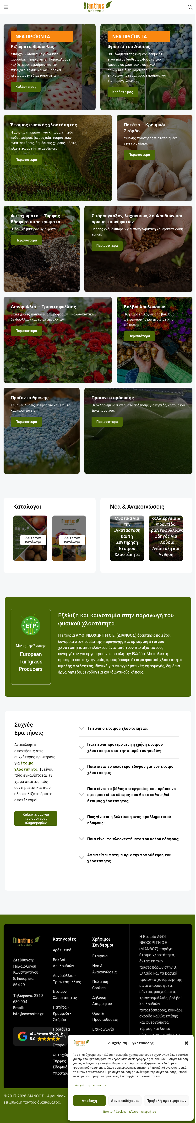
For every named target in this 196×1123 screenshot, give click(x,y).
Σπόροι (59, 1045)
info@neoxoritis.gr (28, 1014)
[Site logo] (98, 7)
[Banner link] (50, 67)
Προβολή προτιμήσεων (166, 1101)
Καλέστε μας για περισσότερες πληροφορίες (36, 819)
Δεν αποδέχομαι (125, 1101)
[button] (186, 1043)
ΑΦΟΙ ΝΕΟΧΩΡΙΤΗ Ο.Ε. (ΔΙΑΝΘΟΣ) (106, 635)
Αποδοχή (89, 1101)
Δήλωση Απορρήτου (142, 1111)
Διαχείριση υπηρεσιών (90, 1085)
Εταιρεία (100, 956)
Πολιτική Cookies (114, 1111)
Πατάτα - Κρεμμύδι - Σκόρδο (62, 1013)
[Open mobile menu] (6, 7)
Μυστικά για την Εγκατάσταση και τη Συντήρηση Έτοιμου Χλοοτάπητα (127, 536)
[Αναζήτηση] (190, 7)
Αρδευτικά (62, 950)
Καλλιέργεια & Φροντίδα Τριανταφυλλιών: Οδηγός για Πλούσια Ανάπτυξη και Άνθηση (165, 536)
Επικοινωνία (103, 1029)
